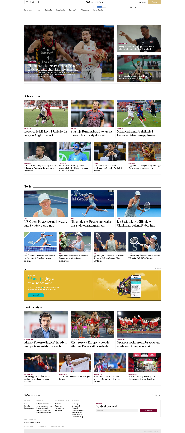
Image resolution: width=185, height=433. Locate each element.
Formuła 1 (72, 10)
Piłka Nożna (32, 96)
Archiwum (58, 410)
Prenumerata (59, 408)
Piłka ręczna (85, 10)
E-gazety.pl (76, 406)
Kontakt (27, 406)
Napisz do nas (29, 408)
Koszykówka (60, 10)
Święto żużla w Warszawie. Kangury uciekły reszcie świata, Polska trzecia (135, 77)
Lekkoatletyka (98, 10)
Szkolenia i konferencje (32, 422)
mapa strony (28, 426)
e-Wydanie (142, 2)
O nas (26, 404)
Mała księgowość (78, 410)
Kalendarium (42, 426)
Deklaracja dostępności (44, 412)
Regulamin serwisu (43, 408)
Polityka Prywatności (44, 404)
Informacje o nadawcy (44, 410)
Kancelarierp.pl (77, 412)
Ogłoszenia (58, 406)
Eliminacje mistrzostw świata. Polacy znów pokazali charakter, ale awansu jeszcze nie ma (52, 68)
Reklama (58, 404)
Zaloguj (154, 2)
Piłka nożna (28, 10)
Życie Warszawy (77, 417)
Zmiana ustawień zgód (44, 406)
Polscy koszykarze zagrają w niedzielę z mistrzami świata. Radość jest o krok (136, 47)
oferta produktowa (57, 426)
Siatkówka (48, 10)
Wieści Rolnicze (77, 414)
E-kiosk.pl (75, 404)
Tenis (38, 10)
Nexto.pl (75, 408)
